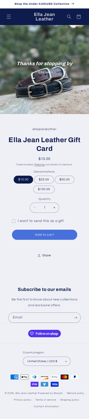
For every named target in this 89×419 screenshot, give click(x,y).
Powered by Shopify (50, 393)
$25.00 (44, 179)
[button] (8, 17)
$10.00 (23, 179)
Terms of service (45, 400)
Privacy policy (22, 400)
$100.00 (44, 189)
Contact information (46, 406)
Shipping (39, 164)
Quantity (44, 199)
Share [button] (46, 255)
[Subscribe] (76, 317)
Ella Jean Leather (26, 393)
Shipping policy (69, 400)
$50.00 (64, 179)
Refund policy (75, 393)
